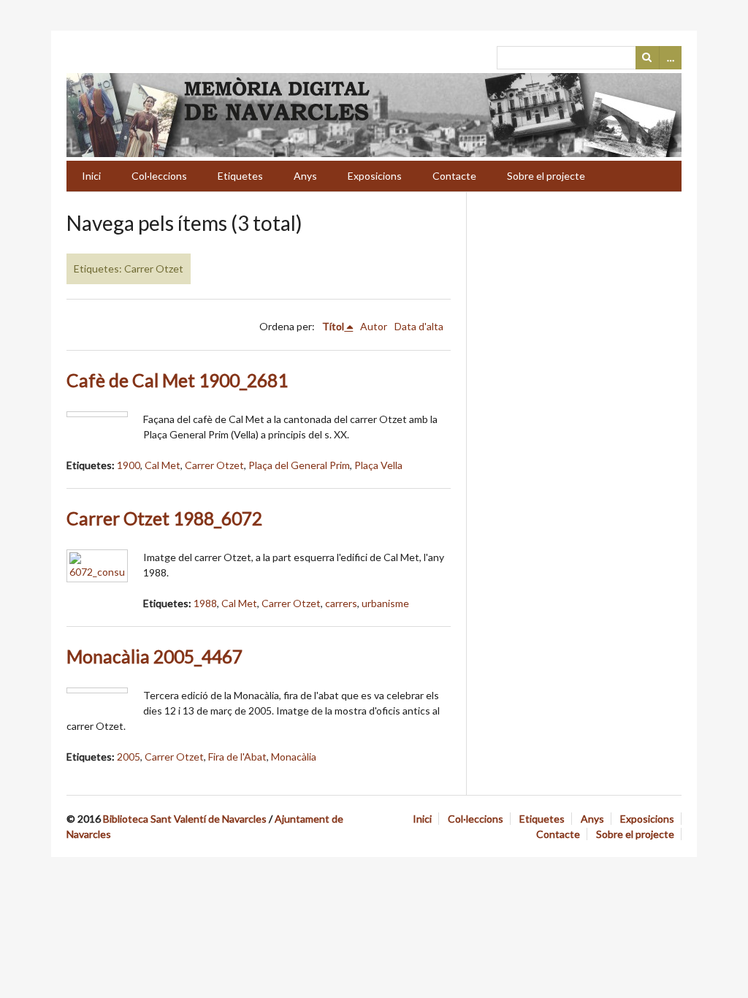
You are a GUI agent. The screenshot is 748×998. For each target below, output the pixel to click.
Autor (373, 326)
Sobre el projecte (546, 175)
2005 (128, 756)
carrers (341, 603)
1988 (205, 603)
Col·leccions (159, 175)
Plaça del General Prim (299, 465)
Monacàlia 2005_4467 (154, 656)
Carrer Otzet (214, 465)
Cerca (647, 57)
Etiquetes (240, 175)
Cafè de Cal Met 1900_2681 (177, 380)
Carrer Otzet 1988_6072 (164, 518)
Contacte (454, 175)
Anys (305, 175)
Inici (91, 175)
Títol (333, 326)
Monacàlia (293, 756)
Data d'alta (418, 326)
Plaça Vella (378, 465)
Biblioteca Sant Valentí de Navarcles (185, 818)
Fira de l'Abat (237, 756)
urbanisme (385, 603)
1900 (128, 465)
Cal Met (162, 465)
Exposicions (375, 175)
